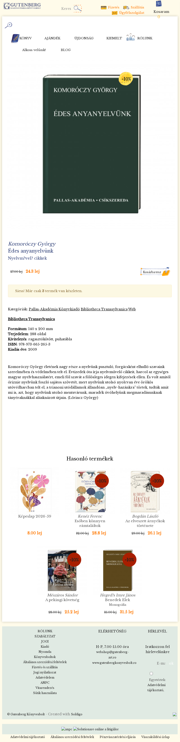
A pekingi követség (62, 597)
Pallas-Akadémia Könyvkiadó (54, 309)
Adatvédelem (45, 677)
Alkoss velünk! (34, 50)
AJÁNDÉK (52, 38)
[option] (91, 144)
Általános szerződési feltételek (45, 662)
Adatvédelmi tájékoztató (156, 687)
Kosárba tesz (152, 272)
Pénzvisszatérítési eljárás (118, 737)
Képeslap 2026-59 (34, 516)
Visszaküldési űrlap (155, 737)
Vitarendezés (45, 688)
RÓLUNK (144, 38)
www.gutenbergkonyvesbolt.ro (114, 663)
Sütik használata (45, 693)
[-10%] (91, 144)
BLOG (66, 50)
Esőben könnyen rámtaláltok (90, 521)
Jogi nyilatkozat (44, 672)
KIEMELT (114, 38)
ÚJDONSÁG (84, 38)
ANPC (44, 682)
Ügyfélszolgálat (131, 13)
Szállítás (137, 7)
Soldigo (76, 714)
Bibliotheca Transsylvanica (104, 309)
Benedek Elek (117, 599)
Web (132, 309)
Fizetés (113, 7)
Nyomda (45, 652)
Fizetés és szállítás (45, 667)
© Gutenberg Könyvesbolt (26, 714)
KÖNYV (25, 38)
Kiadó (45, 646)
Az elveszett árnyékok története (145, 523)
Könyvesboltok (45, 657)
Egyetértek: (156, 685)
